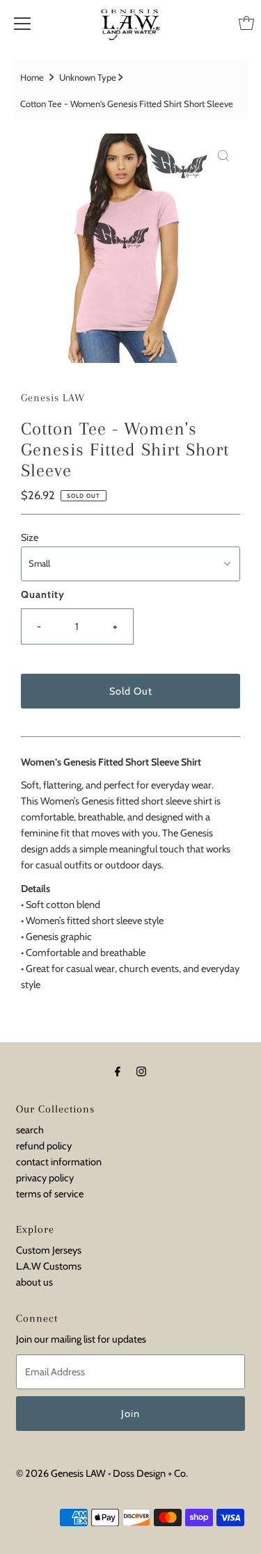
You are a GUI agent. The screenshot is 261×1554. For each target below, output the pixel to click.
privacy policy (45, 1178)
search (30, 1130)
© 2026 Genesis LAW (61, 1473)
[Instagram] (141, 1071)
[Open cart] (246, 23)
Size (29, 537)
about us (34, 1282)
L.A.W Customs (48, 1266)
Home (32, 77)
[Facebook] (117, 1071)
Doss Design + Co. (150, 1473)
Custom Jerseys (48, 1250)
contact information (59, 1162)
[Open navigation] (22, 23)
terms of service (50, 1194)
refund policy (44, 1146)
